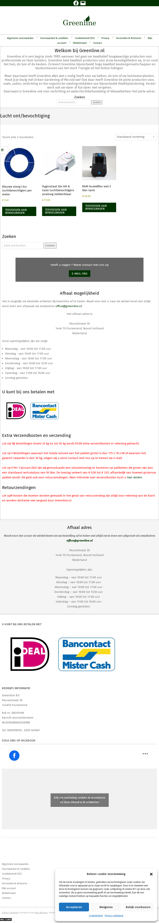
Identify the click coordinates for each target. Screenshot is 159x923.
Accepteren (74, 907)
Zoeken (97, 102)
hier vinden (134, 477)
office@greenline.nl (68, 306)
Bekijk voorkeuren (138, 907)
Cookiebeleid (96, 915)
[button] (151, 874)
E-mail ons (79, 273)
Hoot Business (41, 912)
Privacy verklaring (114, 915)
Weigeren (106, 907)
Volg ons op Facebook (18, 740)
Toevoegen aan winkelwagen (16, 211)
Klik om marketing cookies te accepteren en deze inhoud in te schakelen (79, 800)
